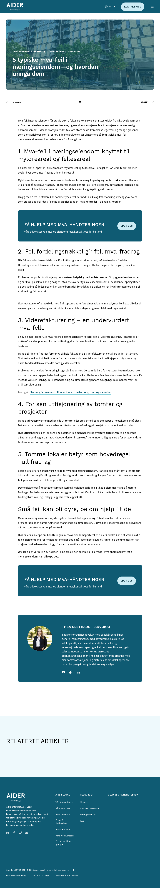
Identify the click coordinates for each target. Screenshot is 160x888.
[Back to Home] (14, 7)
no (110, 6)
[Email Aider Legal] (25, 832)
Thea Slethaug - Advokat (27, 51)
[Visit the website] (71, 672)
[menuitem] (64, 802)
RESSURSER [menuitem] (86, 795)
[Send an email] (64, 672)
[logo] (15, 797)
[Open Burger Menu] (152, 6)
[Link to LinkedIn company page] (8, 832)
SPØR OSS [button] (127, 225)
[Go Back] (80, 102)
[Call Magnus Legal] (20, 832)
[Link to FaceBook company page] (14, 832)
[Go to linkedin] (77, 672)
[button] (11, 877)
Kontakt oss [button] (132, 6)
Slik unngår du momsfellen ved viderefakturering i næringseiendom (70, 392)
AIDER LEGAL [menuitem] (62, 795)
